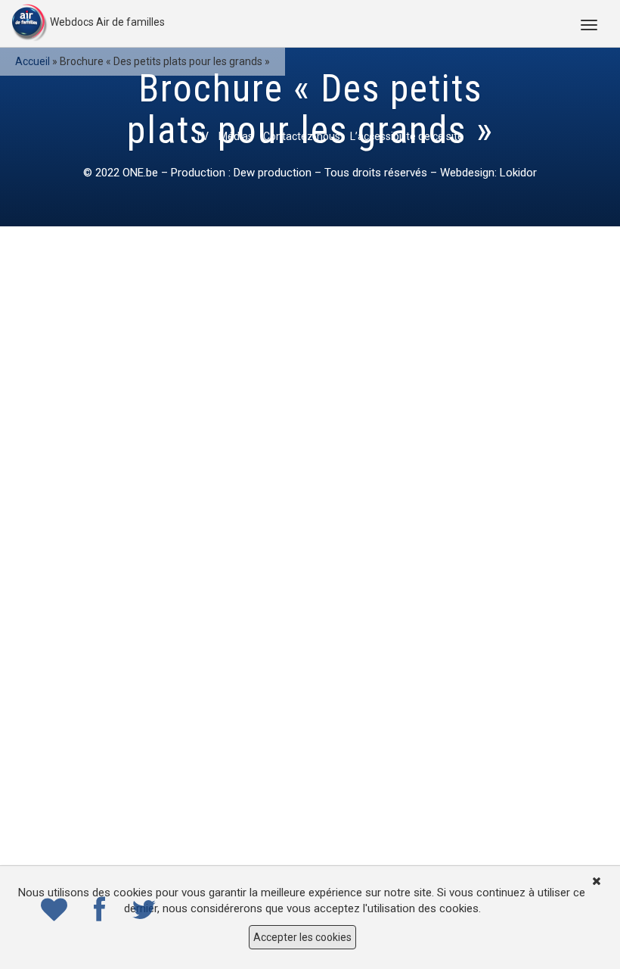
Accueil (32, 61)
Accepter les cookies (302, 937)
